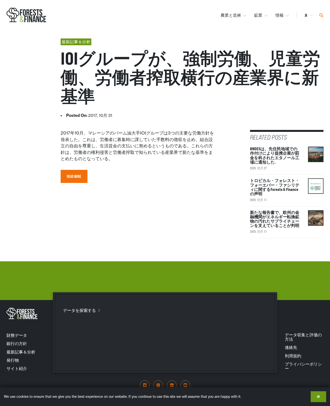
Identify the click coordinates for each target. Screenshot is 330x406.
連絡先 (291, 347)
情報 (279, 15)
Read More (74, 176)
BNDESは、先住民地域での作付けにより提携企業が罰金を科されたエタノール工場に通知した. (274, 155)
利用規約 (293, 356)
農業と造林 (231, 15)
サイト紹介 (17, 368)
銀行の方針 (17, 343)
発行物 (13, 360)
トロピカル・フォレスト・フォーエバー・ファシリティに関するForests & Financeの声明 (274, 187)
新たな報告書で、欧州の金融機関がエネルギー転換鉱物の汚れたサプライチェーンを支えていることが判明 (274, 219)
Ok (318, 396)
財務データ (17, 335)
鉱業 (258, 15)
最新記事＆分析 (21, 352)
